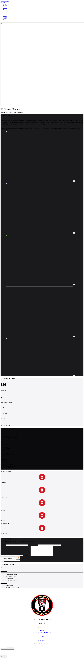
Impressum (46, 640)
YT (4, 9)
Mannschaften (48, 632)
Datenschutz (39, 640)
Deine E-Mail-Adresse (33, 545)
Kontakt (4, 6)
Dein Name (3, 545)
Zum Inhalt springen (5, 1)
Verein (4, 4)
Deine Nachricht (27, 555)
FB (3, 10)
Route (42, 630)
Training (5, 5)
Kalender (5, 8)
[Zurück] (1, 567)
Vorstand (36, 632)
